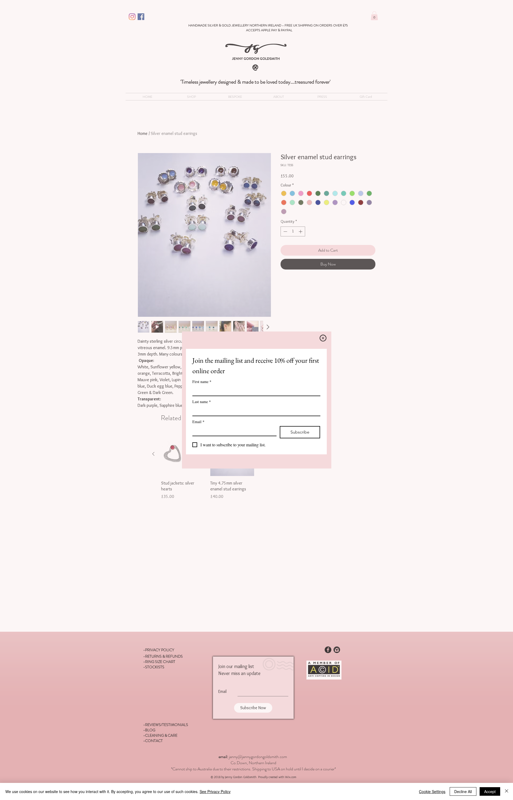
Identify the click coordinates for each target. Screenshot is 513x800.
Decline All (463, 791)
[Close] (506, 791)
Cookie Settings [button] (432, 791)
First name (201, 381)
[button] (323, 338)
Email (198, 421)
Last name (201, 401)
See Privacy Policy (215, 791)
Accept (490, 791)
